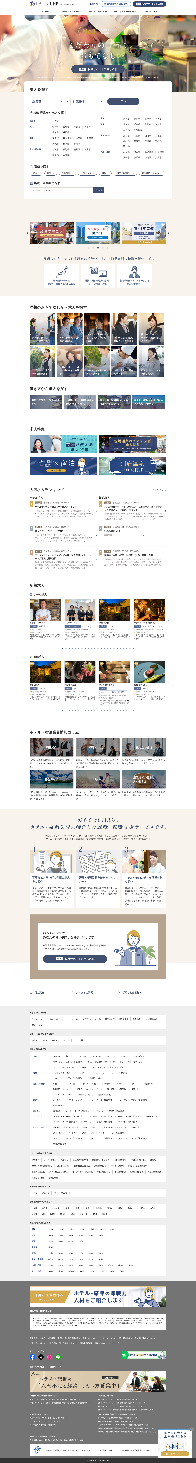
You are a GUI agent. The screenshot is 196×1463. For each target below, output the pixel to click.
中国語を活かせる (138, 1160)
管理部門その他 (59, 1144)
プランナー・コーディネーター (66, 1116)
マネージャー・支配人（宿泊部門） (68, 1062)
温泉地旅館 (123, 1019)
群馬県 (77, 143)
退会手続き (63, 1343)
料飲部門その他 (94, 1078)
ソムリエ (94, 1073)
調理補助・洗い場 (85, 1095)
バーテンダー (80, 1073)
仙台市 (44, 1208)
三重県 (158, 118)
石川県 (77, 149)
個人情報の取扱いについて (145, 1338)
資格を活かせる (136, 1172)
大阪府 (126, 124)
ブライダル (86, 173)
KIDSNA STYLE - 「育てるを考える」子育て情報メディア (50, 1418)
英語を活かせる (120, 1160)
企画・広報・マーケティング (116, 1127)
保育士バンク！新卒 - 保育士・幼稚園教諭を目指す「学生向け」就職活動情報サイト (60, 1403)
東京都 (55, 138)
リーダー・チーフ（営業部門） (101, 1138)
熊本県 (137, 152)
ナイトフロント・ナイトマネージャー (128, 1062)
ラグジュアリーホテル (91, 1019)
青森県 (77, 127)
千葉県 (90, 138)
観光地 (54, 1040)
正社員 (34, 1193)
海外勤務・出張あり (100, 1160)
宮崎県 (137, 157)
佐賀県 (148, 157)
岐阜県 (148, 118)
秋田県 (66, 132)
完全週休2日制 (100, 1166)
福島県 (66, 127)
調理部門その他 (104, 1095)
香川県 (148, 141)
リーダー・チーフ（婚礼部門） (66, 1122)
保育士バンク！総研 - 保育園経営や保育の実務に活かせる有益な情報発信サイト (126, 1410)
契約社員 (45, 1193)
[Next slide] (168, 232)
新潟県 (55, 149)
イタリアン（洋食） (89, 1084)
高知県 (126, 146)
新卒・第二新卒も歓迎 (58, 1172)
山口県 (148, 135)
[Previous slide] (28, 232)
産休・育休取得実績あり (42, 1166)
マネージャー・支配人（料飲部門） (68, 1078)
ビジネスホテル (53, 1019)
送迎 (84, 1133)
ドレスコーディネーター (121, 1116)
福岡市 (94, 1214)
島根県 (158, 135)
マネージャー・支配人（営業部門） (133, 1138)
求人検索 (45, 12)
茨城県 (55, 143)
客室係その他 (58, 1106)
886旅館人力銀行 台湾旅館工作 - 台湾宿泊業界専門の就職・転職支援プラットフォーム (128, 1432)
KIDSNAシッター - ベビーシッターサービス (45, 1421)
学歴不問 (35, 1160)
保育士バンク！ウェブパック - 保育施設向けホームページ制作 (119, 1406)
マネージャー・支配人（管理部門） (68, 1138)
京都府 (148, 124)
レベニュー (110, 1056)
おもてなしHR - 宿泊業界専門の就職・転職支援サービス (117, 1418)
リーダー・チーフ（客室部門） (101, 1100)
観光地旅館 (110, 1019)
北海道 (55, 121)
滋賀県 (158, 124)
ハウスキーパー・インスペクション (68, 1100)
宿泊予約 (97, 1056)
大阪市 (34, 1214)
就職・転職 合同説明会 (71, 12)
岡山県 (137, 135)
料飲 (104, 173)
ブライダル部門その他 (127, 1122)
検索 (100, 190)
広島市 (73, 1214)
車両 (84, 1067)
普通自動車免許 (38, 1178)
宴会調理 (111, 1089)
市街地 (44, 1040)
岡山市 (63, 1214)
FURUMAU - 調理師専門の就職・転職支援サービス (115, 1421)
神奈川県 (67, 138)
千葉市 (68, 1208)
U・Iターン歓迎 (50, 1160)
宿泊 (35, 173)
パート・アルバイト (62, 1193)
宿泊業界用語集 (86, 1343)
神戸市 (53, 1214)
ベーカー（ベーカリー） (63, 1095)
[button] (88, 248)
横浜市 (78, 1208)
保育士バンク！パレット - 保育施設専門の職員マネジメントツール (121, 1403)
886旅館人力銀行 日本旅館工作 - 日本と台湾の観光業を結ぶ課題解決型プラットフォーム (129, 1428)
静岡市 (120, 1208)
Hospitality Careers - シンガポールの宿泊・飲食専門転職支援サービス (122, 1425)
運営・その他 (37, 1025)
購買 (85, 1127)
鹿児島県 (149, 152)
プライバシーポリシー (38, 1343)
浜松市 (130, 1208)
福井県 (66, 155)
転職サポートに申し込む (150, 4)
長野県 (66, 149)
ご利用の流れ (37, 992)
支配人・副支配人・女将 (98, 1062)
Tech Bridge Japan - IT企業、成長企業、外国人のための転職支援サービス (56, 1440)
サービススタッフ (81, 1056)
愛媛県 (137, 141)
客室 (49, 173)
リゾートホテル (71, 1019)
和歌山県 (138, 130)
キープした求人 (150, 12)
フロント (57, 1056)
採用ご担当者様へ (132, 992)
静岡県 (137, 118)
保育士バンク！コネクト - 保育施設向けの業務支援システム (118, 1399)
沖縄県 (158, 157)
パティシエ (119, 1084)
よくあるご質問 (84, 992)
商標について (100, 1343)
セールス (95, 1127)
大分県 (126, 157)
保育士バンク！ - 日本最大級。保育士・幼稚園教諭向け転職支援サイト (55, 1399)
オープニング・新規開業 (82, 1172)
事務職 (56, 1127)
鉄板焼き (106, 1084)
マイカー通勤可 (117, 1166)
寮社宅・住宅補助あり (137, 1166)
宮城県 (55, 127)
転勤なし (64, 1160)
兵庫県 (137, 124)
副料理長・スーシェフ (62, 1089)
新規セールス (151, 1116)
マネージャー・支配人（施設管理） (111, 1111)
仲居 (67, 1056)
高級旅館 (136, 1019)
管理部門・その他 (150, 173)
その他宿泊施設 (151, 1019)
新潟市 (110, 1208)
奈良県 (126, 130)
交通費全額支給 (38, 1172)
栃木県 (66, 143)
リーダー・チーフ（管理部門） (112, 1133)
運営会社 (74, 1343)
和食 (55, 1084)
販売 (134, 1127)
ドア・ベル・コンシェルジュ (65, 1067)
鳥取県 (126, 141)
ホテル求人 (58, 1325)
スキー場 (65, 1040)
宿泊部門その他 (116, 1067)
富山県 (87, 149)
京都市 (152, 1208)
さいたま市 (56, 1208)
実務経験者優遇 (154, 1172)
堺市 (44, 1214)
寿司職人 (123, 1089)
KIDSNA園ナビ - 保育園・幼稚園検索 (43, 1425)
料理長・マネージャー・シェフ (90, 1089)
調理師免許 (54, 1178)
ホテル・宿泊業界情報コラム (124, 12)
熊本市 (104, 1214)
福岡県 (126, 152)
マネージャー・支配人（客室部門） (133, 1100)
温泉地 (34, 1040)
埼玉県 (79, 138)
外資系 (153, 1160)
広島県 (126, 135)
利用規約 (53, 1343)
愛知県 (126, 118)
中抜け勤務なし (103, 1172)
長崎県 (160, 152)
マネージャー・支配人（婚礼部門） (99, 1122)
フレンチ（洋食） (69, 1084)
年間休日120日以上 (81, 1166)
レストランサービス (61, 1073)
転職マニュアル (89, 1338)
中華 (133, 1089)
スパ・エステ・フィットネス (65, 1133)
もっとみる (157, 489)
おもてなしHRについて (98, 12)
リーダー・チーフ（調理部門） (141, 1084)
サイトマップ (113, 1343)
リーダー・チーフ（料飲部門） (116, 1073)
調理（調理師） (124, 173)
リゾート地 (78, 1040)
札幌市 (34, 1208)
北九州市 (83, 1214)
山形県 (55, 132)
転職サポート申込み (37, 1338)
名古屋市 (141, 1208)
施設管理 (66, 173)
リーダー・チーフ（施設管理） (78, 1111)
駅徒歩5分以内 (63, 1166)
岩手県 (87, 127)
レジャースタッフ (97, 1067)
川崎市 (88, 1208)
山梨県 (55, 155)
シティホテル (37, 1019)
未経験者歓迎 (120, 1172)
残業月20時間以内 (80, 1160)
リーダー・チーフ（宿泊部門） (132, 1056)
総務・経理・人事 (70, 1127)
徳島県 (158, 141)
